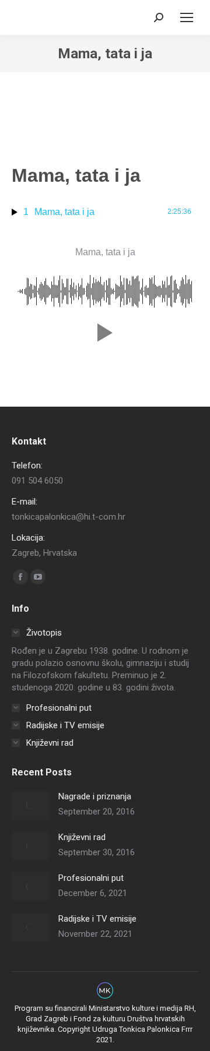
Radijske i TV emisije (97, 919)
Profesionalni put (91, 878)
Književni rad (82, 837)
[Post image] (31, 805)
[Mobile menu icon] (186, 17)
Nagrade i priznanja (94, 796)
